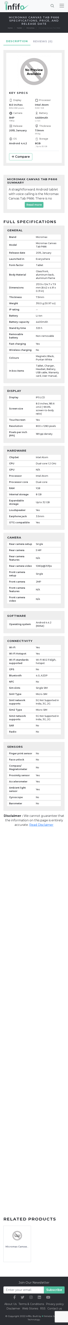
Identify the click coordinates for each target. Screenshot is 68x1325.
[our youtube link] (48, 1297)
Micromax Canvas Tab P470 (22, 1246)
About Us (10, 1304)
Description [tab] (17, 41)
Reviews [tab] (43, 41)
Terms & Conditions (31, 1304)
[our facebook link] (14, 1297)
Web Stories (30, 1308)
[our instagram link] (31, 1297)
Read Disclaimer (41, 825)
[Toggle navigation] (62, 5)
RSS (43, 1308)
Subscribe (54, 1290)
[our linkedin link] (39, 1297)
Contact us (54, 1308)
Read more (34, 204)
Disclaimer (13, 1308)
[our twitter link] (22, 1297)
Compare (22, 156)
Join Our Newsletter (34, 1282)
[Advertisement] (34, 866)
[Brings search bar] (52, 5)
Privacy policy (55, 1304)
